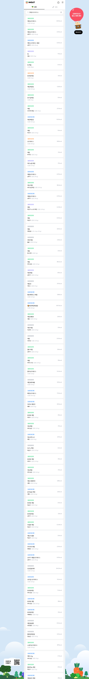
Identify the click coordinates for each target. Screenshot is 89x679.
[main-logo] (30, 2)
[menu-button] (63, 2)
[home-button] (58, 2)
